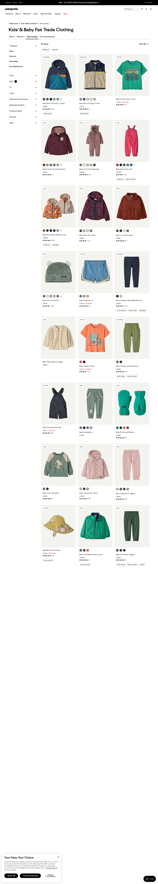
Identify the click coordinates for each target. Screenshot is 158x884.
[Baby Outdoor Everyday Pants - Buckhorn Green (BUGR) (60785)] (131, 338)
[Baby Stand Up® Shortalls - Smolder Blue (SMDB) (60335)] (58, 403)
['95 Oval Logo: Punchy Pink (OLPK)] (84, 550)
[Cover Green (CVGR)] (51, 165)
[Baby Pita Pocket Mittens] (130, 428)
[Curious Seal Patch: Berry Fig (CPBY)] (44, 165)
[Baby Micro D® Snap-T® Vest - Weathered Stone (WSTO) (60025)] (95, 75)
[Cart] (151, 9)
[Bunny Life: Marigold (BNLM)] (44, 230)
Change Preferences (50, 875)
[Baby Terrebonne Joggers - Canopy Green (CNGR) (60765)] (131, 526)
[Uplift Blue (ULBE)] (131, 165)
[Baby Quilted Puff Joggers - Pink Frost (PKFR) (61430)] (131, 465)
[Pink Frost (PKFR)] (87, 99)
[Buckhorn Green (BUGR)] (117, 362)
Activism (8, 3)
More (20, 2)
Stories (14, 3)
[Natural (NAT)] (124, 230)
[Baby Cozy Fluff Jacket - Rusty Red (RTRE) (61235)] (131, 206)
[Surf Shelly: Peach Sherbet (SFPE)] (80, 362)
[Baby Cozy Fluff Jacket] (130, 231)
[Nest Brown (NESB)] (57, 296)
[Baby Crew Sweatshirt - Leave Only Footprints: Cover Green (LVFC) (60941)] (58, 465)
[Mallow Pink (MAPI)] (87, 165)
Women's (27, 14)
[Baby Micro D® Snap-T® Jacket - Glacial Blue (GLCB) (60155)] (58, 75)
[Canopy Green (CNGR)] (124, 165)
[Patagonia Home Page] (11, 9)
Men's (18, 14)
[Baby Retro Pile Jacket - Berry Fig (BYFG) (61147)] (95, 206)
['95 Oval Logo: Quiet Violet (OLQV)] (57, 165)
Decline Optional (30, 876)
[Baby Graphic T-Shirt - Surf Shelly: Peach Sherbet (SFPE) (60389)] (95, 338)
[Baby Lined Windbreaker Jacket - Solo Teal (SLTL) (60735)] (95, 526)
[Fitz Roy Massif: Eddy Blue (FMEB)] (84, 99)
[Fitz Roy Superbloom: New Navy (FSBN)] (84, 362)
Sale (65, 14)
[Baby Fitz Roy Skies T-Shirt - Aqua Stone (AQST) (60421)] (131, 75)
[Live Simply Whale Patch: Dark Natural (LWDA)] (84, 230)
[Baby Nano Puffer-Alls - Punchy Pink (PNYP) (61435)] (131, 141)
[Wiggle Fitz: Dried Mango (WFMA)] (47, 165)
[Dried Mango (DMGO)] (124, 427)
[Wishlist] (142, 9)
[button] (23, 46)
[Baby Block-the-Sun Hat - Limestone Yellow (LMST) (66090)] (58, 526)
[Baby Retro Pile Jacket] (93, 231)
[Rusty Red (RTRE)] (117, 230)
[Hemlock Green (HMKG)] (121, 489)
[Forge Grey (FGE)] (121, 550)
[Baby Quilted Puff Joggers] (130, 489)
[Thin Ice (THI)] (94, 99)
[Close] (58, 857)
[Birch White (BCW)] (84, 165)
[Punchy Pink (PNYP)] (117, 165)
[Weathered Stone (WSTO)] (54, 99)
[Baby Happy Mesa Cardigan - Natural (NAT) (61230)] (58, 338)
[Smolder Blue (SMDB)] (121, 230)
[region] (31, 868)
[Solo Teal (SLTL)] (117, 427)
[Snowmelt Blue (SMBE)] (57, 99)
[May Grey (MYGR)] (47, 99)
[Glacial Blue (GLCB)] (44, 99)
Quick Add (58, 92)
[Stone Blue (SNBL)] (47, 230)
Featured (9, 14)
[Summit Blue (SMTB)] (94, 165)
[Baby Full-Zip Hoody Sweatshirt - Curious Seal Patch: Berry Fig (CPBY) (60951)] (58, 141)
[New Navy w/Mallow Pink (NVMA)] (51, 230)
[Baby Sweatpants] (93, 428)
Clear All (55, 50)
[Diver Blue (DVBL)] (54, 165)
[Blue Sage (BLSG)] (127, 165)
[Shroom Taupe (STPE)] (51, 296)
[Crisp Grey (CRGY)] (91, 165)
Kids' (36, 14)
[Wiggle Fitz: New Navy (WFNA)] (84, 427)
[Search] (131, 9)
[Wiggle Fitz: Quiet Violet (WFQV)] (84, 296)
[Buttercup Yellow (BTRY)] (91, 99)
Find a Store (148, 2)
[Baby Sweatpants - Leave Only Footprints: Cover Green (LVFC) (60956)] (95, 403)
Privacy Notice (52, 868)
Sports (58, 14)
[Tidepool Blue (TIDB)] (121, 362)
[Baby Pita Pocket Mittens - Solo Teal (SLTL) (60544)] (131, 403)
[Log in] (146, 9)
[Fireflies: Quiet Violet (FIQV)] (91, 427)
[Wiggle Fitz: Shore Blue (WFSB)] (80, 296)
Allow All (11, 876)
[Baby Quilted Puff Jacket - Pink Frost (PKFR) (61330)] (95, 465)
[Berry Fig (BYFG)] (54, 230)
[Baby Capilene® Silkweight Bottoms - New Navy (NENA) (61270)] (131, 272)
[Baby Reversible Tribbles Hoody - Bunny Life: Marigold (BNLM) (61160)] (58, 206)
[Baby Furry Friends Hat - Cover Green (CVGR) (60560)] (58, 272)
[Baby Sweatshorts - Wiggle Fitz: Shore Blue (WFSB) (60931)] (95, 272)
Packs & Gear (46, 14)
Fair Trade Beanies (47, 37)
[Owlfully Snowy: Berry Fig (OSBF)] (47, 489)
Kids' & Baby (13, 62)
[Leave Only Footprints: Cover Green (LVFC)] (80, 427)
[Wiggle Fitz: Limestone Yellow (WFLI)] (87, 296)
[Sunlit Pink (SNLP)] (121, 296)
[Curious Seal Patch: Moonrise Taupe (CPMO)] (80, 165)
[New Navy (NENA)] (51, 99)
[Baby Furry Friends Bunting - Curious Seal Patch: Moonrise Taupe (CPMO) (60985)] (95, 141)
